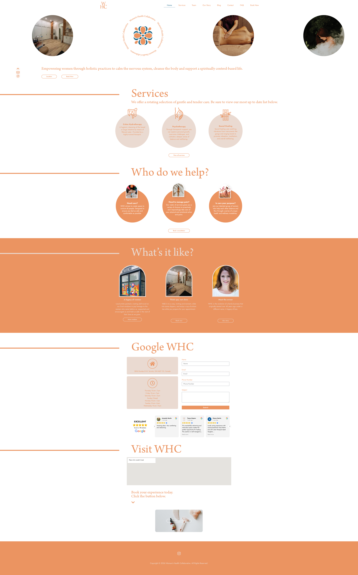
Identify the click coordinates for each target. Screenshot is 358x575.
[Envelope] (18, 72)
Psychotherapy (179, 126)
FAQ (242, 5)
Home (169, 5)
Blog (219, 5)
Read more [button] (160, 434)
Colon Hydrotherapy (132, 124)
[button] (229, 426)
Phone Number (187, 380)
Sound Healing (225, 126)
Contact (230, 5)
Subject (184, 390)
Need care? (132, 203)
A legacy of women (132, 299)
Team (194, 5)
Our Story (207, 5)
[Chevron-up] (18, 68)
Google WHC (162, 348)
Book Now (254, 5)
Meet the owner (225, 299)
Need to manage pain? (179, 202)
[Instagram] (18, 76)
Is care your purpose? (226, 203)
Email (184, 370)
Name (184, 360)
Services (181, 5)
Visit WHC (156, 450)
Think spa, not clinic (179, 299)
